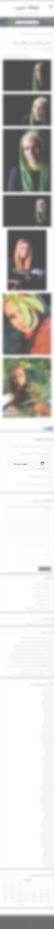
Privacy (40, 468)
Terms (43, 468)
